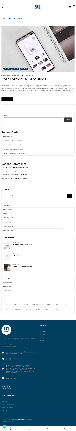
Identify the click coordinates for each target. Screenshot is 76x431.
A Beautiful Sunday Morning (13, 145)
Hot (66, 304)
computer (36, 304)
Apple (15, 304)
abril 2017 (7, 291)
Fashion (6, 214)
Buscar (6, 116)
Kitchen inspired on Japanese (13, 149)
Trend (56, 309)
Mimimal (18, 309)
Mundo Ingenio (22, 419)
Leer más (7, 99)
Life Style (7, 218)
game (58, 304)
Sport (47, 309)
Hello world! (8, 137)
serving (16, 75)
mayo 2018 (7, 287)
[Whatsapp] (4, 427)
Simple (38, 309)
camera (25, 304)
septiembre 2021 (9, 282)
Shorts (6, 222)
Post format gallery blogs (23, 79)
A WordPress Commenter (10, 167)
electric (48, 304)
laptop (8, 309)
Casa (3, 18)
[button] (73, 7)
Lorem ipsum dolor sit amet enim (15, 153)
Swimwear (7, 226)
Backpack (7, 209)
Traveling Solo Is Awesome (13, 141)
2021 (7, 304)
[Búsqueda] (69, 196)
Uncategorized (9, 230)
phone (28, 309)
